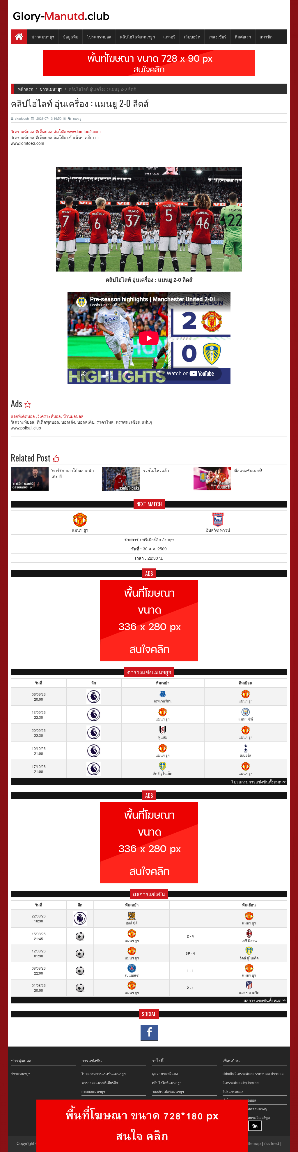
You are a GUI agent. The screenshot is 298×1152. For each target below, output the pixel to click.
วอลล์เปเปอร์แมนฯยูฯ (168, 1091)
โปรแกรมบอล (99, 37)
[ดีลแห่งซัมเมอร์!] (214, 479)
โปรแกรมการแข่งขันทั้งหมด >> (258, 781)
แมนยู (77, 118)
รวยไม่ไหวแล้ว (156, 470)
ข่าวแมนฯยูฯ (42, 37)
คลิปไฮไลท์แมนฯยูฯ (137, 37)
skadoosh (22, 118)
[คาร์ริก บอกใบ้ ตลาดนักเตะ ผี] (31, 479)
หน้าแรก (25, 89)
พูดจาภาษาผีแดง (165, 1073)
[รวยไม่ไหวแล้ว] (122, 479)
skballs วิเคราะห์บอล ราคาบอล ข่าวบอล (253, 1073)
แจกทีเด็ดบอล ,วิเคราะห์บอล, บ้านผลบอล (47, 416)
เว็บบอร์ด (192, 37)
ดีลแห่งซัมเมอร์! (248, 470)
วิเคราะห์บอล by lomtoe (241, 1082)
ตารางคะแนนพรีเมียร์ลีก (99, 1082)
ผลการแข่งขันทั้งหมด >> (265, 1000)
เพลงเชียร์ (217, 37)
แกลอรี (169, 37)
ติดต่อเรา (243, 37)
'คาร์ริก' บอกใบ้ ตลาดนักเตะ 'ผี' (73, 473)
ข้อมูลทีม (70, 37)
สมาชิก (266, 37)
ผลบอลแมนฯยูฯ (93, 1091)
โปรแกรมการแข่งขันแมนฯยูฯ (103, 1073)
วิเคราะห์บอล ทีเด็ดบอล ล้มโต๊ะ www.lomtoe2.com (56, 131)
